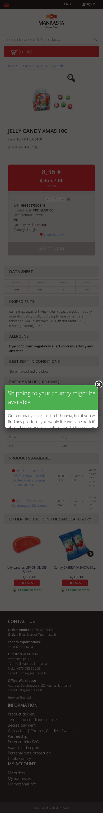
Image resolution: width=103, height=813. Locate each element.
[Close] (98, 384)
